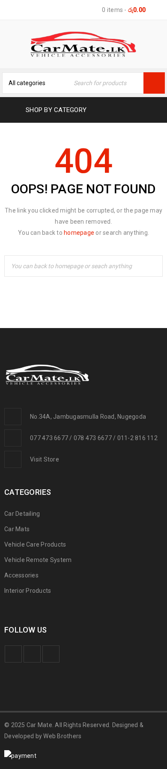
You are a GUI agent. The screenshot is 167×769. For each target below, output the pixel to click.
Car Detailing (22, 513)
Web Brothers (62, 736)
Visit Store (44, 459)
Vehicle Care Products (35, 544)
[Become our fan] (13, 654)
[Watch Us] (32, 654)
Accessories (21, 575)
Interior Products (27, 590)
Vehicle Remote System (38, 559)
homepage (79, 232)
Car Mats (17, 529)
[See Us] (51, 654)
